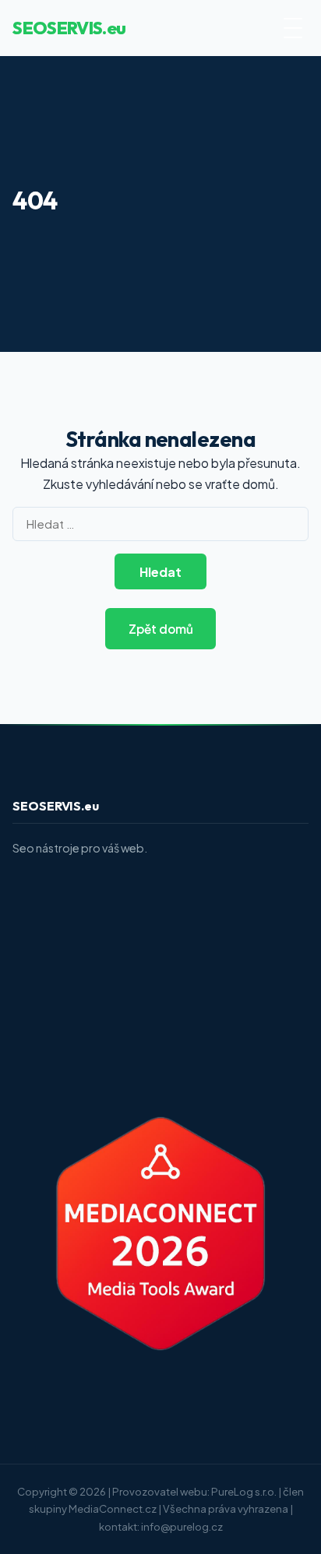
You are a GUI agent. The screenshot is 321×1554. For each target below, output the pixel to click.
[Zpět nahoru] (279, 1527)
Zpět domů (161, 628)
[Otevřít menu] (293, 28)
